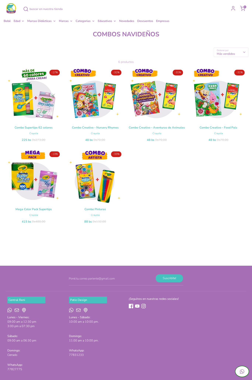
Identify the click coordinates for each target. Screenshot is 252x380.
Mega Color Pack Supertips (33, 209)
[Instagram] (143, 306)
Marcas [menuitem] (64, 21)
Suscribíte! (169, 278)
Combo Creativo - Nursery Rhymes (95, 128)
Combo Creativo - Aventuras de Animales (157, 128)
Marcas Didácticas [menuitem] (39, 21)
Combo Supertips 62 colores (34, 128)
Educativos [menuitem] (105, 21)
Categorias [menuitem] (83, 21)
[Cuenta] (233, 8)
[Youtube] (137, 306)
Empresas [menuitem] (162, 21)
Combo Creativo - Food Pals (218, 128)
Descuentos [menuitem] (145, 21)
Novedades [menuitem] (126, 21)
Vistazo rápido (34, 118)
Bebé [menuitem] (7, 21)
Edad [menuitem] (17, 21)
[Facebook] (131, 306)
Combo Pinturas (95, 209)
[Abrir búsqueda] (26, 9)
